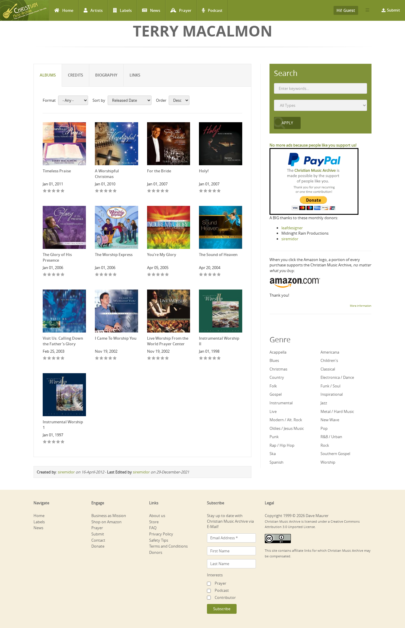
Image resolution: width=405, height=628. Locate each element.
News (155, 10)
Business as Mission (108, 515)
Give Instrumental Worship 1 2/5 (49, 442)
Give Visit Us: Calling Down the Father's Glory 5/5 (62, 358)
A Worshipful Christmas (107, 173)
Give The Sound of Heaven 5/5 (219, 275)
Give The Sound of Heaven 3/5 (210, 275)
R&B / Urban (331, 436)
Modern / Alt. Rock (286, 419)
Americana (330, 352)
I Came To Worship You (115, 338)
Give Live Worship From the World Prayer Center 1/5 (149, 358)
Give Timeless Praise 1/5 (45, 191)
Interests (215, 575)
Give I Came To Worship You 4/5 (110, 358)
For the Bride (159, 171)
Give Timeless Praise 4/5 (58, 191)
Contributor (225, 597)
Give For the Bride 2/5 (154, 191)
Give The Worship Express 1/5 (97, 275)
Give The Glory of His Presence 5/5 (62, 275)
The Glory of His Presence (57, 257)
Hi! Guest (346, 10)
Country (277, 377)
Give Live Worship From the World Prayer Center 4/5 (162, 358)
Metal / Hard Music (337, 411)
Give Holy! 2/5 (205, 191)
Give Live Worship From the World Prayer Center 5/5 (167, 358)
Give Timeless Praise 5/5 (62, 191)
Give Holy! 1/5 (201, 191)
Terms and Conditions (168, 546)
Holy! (204, 171)
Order (161, 100)
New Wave (330, 419)
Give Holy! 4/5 (214, 191)
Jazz (324, 403)
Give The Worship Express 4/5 (110, 275)
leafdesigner (292, 227)
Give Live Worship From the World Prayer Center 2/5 (154, 358)
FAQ (153, 527)
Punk (274, 436)
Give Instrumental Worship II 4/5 (214, 358)
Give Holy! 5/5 (219, 191)
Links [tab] (135, 75)
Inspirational (332, 394)
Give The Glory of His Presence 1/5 (45, 275)
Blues (274, 360)
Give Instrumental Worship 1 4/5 (58, 442)
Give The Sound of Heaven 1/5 (201, 275)
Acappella (278, 352)
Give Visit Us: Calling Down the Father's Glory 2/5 (49, 358)
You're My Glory (161, 254)
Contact (98, 540)
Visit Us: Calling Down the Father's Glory (63, 341)
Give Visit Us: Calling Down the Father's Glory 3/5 (54, 358)
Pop (324, 428)
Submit (393, 10)
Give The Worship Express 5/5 (115, 275)
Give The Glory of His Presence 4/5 (58, 275)
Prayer (185, 10)
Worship (328, 462)
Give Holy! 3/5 (210, 191)
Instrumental (281, 403)
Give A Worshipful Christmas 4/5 (110, 191)
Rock (325, 445)
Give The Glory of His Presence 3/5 (54, 275)
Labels (126, 10)
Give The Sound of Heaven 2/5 (205, 275)
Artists (96, 10)
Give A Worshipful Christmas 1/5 (97, 191)
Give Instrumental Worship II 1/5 (201, 358)
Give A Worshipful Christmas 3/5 (106, 191)
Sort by (99, 100)
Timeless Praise (57, 171)
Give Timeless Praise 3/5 (54, 191)
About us (157, 515)
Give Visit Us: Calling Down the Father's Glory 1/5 (45, 358)
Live (273, 411)
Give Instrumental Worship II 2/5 (205, 358)
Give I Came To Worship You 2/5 (101, 358)
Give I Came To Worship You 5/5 (115, 358)
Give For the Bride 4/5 (162, 191)
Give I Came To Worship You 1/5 (97, 358)
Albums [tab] (48, 75)
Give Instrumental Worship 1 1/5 (45, 442)
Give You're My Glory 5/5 (167, 275)
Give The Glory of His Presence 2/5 (49, 275)
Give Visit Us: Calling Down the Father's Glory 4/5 (58, 358)
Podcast (215, 10)
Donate (97, 546)
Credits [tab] (75, 75)
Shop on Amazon (106, 521)
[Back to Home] (24, 10)
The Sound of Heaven (218, 254)
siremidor (66, 472)
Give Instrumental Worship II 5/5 (219, 358)
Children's (329, 360)
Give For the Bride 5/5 (167, 191)
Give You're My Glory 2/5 (154, 275)
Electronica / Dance (337, 377)
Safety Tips (158, 540)
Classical (328, 369)
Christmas (278, 369)
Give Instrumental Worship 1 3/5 (54, 442)
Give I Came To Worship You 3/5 (106, 358)
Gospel (276, 394)
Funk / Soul (330, 386)
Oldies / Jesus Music (287, 428)
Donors (155, 552)
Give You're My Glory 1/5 (149, 275)
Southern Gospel (335, 453)
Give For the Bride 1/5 (149, 191)
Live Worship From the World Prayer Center (167, 341)
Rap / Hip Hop (282, 445)
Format (49, 100)
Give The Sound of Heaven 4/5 (214, 275)
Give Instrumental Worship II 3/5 (210, 358)
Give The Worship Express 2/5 (101, 275)
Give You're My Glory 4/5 (162, 275)
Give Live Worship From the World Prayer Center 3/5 (158, 358)
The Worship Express (114, 254)
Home (67, 10)
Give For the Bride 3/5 (158, 191)
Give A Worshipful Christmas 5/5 (115, 191)
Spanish (276, 462)
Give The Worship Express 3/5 (106, 275)
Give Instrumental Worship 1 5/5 (62, 442)
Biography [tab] (106, 75)
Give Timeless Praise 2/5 (49, 191)
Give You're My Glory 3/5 (158, 275)
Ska (273, 453)
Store (154, 521)
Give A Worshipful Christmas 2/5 (101, 191)
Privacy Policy (161, 534)
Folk (273, 386)
